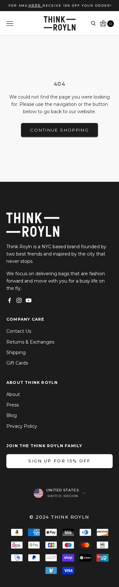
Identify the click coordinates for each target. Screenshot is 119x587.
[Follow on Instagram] (19, 300)
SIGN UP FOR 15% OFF (59, 460)
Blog (11, 415)
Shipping (16, 352)
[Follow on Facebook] (9, 300)
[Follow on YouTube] (28, 300)
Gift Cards (17, 363)
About (13, 394)
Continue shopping (59, 130)
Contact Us (18, 331)
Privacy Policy (21, 426)
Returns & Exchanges (30, 342)
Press (12, 405)
